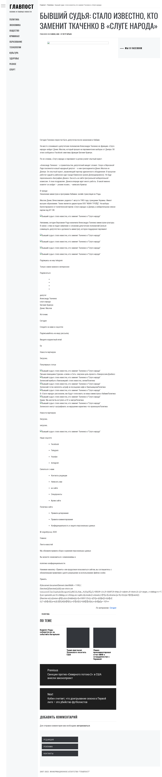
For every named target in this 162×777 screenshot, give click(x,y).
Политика (14, 19)
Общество (14, 30)
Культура (13, 52)
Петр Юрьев (67, 34)
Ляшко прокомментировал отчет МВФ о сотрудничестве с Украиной (102, 654)
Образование (15, 41)
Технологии (15, 47)
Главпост (21, 6)
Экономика (15, 25)
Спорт (12, 69)
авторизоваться (83, 726)
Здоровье (14, 58)
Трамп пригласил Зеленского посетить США (76, 652)
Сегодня (113, 608)
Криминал (14, 36)
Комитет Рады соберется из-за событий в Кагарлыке (50, 632)
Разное (12, 64)
